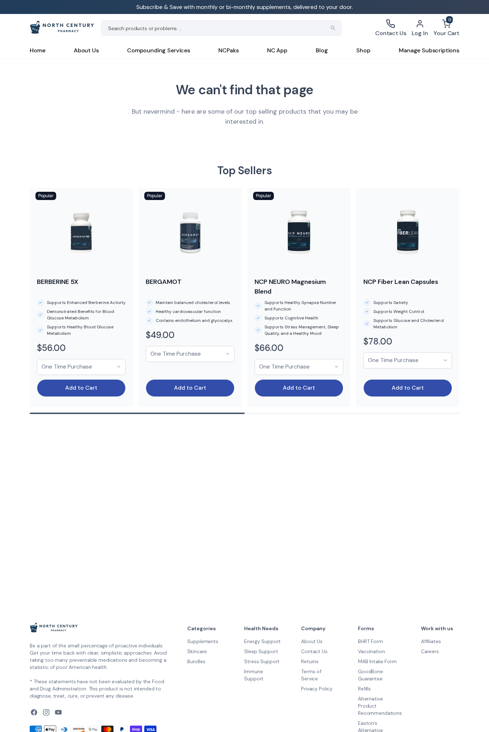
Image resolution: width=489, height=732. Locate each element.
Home (37, 50)
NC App (277, 50)
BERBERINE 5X (57, 281)
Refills (364, 688)
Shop (363, 50)
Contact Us (314, 651)
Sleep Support (261, 651)
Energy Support (262, 641)
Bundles (196, 661)
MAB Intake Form (377, 661)
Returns (310, 661)
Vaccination (371, 651)
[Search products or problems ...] (333, 28)
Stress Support (262, 661)
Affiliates (431, 641)
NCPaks (228, 50)
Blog (322, 50)
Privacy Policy (317, 688)
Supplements (202, 641)
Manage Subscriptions (429, 50)
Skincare (197, 651)
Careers (430, 651)
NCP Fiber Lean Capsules (400, 281)
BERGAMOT (163, 281)
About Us (86, 50)
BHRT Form (370, 641)
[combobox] (221, 28)
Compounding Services (158, 50)
